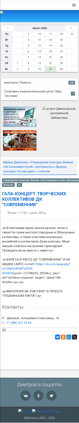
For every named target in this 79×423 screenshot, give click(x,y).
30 (61, 69)
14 (39, 57)
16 (39, 69)
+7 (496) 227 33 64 (18, 323)
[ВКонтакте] (57, 337)
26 (61, 45)
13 (39, 51)
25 (61, 39)
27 (61, 51)
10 (39, 34)
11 (39, 39)
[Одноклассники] (63, 337)
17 (50, 34)
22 (50, 63)
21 (50, 57)
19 (50, 45)
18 (50, 39)
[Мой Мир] (68, 337)
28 (61, 57)
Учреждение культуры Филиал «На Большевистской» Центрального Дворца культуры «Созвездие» (38, 166)
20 (50, 51)
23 (50, 69)
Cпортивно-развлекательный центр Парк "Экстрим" (39, 94)
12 (39, 45)
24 (61, 34)
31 (72, 34)
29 (61, 63)
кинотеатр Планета (39, 82)
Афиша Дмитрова (15, 162)
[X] (74, 337)
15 (39, 63)
